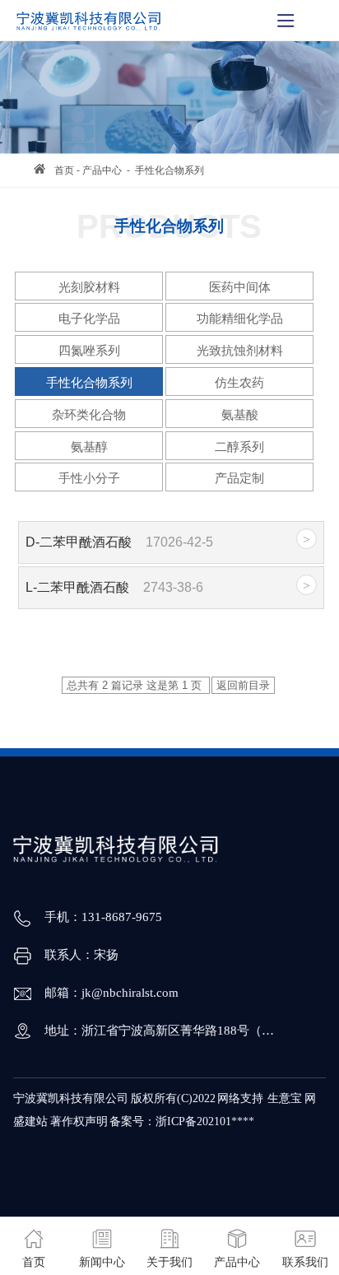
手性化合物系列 (169, 170)
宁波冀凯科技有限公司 (70, 1098)
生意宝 (284, 1098)
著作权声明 (79, 1121)
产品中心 (102, 170)
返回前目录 (243, 685)
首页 (64, 170)
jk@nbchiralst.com (130, 992)
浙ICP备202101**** (205, 1121)
